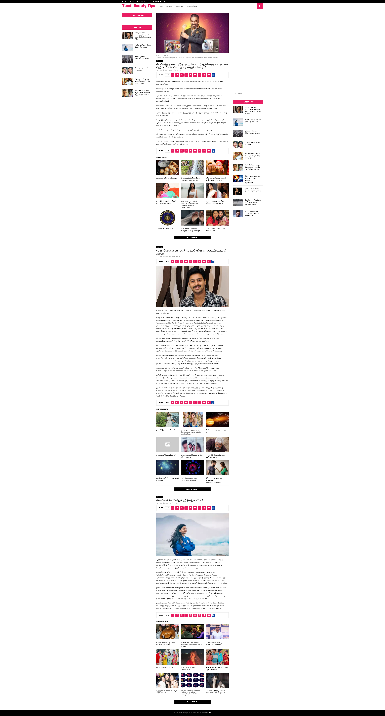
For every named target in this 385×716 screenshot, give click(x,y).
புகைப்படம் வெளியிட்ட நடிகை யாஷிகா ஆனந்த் (253, 189)
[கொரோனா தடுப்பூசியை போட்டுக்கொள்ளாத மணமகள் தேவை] (238, 202)
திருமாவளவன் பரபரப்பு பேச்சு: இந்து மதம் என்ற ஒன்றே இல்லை (142, 81)
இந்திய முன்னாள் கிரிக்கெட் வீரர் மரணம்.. (142, 57)
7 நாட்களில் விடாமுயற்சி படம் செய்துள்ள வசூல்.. (215, 456)
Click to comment (192, 237)
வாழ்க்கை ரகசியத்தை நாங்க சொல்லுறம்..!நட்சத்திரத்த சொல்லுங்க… (190, 692)
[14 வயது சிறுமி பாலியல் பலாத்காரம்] (127, 70)
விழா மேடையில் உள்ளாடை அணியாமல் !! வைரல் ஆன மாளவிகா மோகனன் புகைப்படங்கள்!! (190, 204)
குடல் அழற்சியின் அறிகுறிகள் (166, 455)
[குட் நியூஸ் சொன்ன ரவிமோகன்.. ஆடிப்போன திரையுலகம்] (238, 213)
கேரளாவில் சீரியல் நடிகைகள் (165, 667)
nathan (160, 70)
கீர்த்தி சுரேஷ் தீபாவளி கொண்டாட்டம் (188, 668)
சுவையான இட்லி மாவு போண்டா (166, 178)
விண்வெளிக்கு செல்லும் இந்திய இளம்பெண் (143, 46)
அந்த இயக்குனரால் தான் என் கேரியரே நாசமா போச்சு (166, 202)
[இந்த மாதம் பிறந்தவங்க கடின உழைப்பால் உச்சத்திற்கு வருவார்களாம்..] (238, 178)
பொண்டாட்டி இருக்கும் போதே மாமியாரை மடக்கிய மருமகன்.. (216, 691)
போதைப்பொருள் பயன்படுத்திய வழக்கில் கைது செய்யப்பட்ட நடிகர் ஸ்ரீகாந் (143, 35)
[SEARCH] (260, 94)
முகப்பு (161, 6)
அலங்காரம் (179, 6)
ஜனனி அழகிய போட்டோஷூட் (166, 429)
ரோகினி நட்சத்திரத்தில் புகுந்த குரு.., (216, 430)
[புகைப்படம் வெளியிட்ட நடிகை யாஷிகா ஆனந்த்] (238, 191)
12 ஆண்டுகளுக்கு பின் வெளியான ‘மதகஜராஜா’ (214, 643)
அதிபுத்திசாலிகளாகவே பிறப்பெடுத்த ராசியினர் (189, 479)
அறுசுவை (169, 6)
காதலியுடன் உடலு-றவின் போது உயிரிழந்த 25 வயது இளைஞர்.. (191, 229)
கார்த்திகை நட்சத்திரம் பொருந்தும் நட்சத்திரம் (167, 479)
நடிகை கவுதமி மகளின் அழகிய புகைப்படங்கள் (216, 229)
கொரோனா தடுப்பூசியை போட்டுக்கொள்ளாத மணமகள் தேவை (253, 202)
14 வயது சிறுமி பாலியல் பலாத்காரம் (142, 68)
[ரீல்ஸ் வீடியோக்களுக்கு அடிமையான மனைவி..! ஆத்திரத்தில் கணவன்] (127, 93)
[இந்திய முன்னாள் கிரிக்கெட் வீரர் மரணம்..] (127, 59)
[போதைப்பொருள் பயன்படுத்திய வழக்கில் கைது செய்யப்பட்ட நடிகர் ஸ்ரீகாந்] (127, 35)
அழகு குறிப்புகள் (192, 6)
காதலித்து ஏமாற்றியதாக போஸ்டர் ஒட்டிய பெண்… (192, 456)
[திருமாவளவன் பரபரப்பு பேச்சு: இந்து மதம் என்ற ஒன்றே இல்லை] (127, 81)
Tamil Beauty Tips (138, 6)
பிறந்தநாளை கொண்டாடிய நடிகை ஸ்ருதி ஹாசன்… (167, 691)
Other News (159, 61)
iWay (210, 713)
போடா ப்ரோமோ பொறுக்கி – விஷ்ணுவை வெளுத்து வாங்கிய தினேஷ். (191, 644)
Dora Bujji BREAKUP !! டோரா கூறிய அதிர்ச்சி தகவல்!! (217, 668)
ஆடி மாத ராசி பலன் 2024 (164, 228)
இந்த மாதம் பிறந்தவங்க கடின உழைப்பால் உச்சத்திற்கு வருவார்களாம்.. (252, 179)
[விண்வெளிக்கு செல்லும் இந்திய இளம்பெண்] (127, 47)
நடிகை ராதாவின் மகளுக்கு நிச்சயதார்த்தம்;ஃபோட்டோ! (215, 202)
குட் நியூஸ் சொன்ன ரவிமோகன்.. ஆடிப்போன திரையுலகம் (253, 213)
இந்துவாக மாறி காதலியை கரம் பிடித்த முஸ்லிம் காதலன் (216, 179)
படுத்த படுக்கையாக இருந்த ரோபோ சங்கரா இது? (165, 643)
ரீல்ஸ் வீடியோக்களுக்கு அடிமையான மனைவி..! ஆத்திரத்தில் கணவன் (142, 92)
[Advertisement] (248, 47)
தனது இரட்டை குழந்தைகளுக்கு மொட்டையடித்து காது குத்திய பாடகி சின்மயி (191, 431)
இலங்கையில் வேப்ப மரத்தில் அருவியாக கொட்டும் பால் (190, 179)
